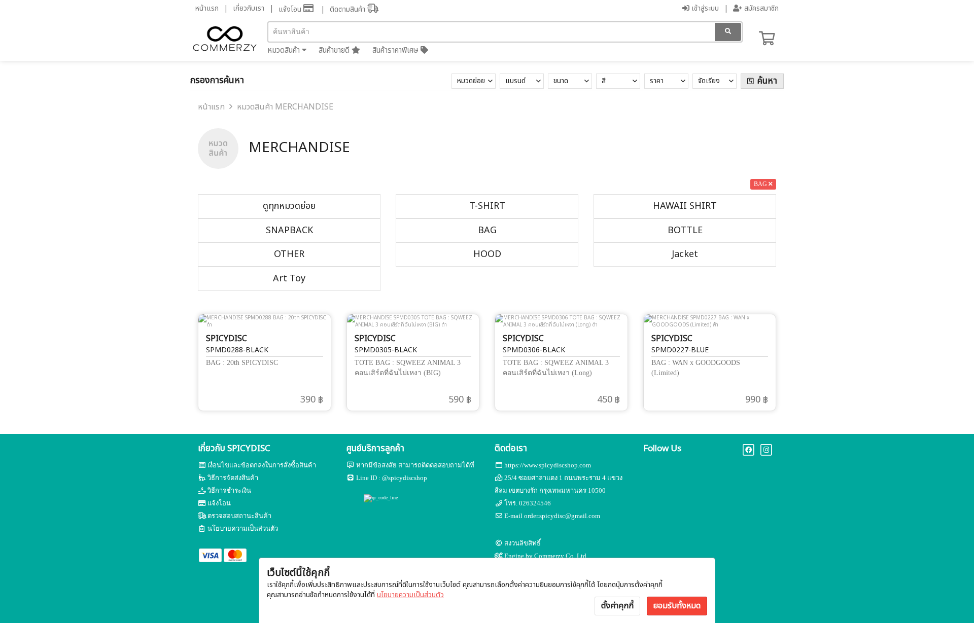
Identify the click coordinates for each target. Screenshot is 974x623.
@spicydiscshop (404, 478)
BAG (487, 230)
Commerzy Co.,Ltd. (561, 556)
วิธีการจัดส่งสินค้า (232, 478)
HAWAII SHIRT (685, 206)
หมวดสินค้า (284, 50)
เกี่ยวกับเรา (248, 8)
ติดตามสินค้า (348, 9)
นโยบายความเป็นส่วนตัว (410, 595)
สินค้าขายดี (335, 50)
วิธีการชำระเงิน (229, 490)
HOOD (487, 254)
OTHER (289, 254)
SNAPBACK (289, 230)
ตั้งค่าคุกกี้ (617, 606)
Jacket (685, 254)
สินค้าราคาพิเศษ (396, 50)
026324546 (535, 503)
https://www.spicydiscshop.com (547, 465)
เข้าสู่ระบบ (704, 8)
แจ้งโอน (291, 9)
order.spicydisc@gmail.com (562, 516)
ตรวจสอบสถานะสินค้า (239, 516)
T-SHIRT (487, 206)
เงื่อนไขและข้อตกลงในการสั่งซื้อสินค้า (261, 465)
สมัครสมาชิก (760, 8)
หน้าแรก (207, 8)
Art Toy (289, 278)
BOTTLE (685, 230)
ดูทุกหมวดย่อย (289, 206)
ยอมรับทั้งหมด (677, 606)
